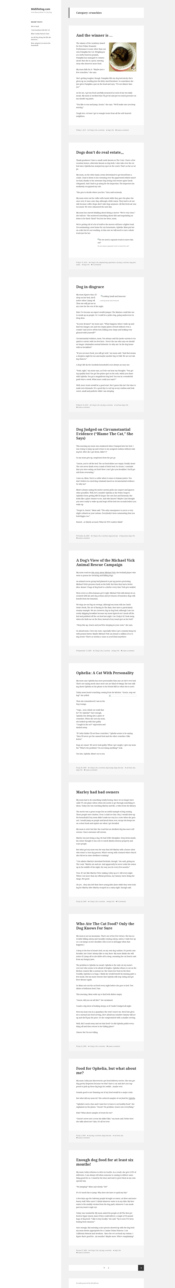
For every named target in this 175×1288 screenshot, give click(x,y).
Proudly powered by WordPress (87, 1283)
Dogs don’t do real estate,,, (100, 152)
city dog (118, 262)
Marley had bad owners (97, 792)
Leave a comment (123, 130)
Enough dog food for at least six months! (104, 1162)
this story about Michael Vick (103, 572)
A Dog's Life (93, 130)
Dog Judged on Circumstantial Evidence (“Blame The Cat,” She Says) (104, 433)
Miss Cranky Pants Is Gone (40, 34)
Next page (141, 1268)
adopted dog (103, 262)
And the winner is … (94, 35)
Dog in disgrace (90, 286)
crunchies (101, 130)
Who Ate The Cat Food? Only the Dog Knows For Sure (105, 925)
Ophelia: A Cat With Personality (105, 672)
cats (133, 768)
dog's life (111, 130)
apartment (112, 262)
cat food (118, 405)
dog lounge (109, 768)
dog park (133, 262)
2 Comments (97, 265)
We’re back (35, 26)
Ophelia (132, 1098)
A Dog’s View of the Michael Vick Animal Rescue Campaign (105, 562)
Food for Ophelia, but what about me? (106, 1070)
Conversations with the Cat (40, 30)
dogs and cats (113, 536)
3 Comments (121, 901)
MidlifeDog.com (40, 9)
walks (78, 265)
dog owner (124, 536)
